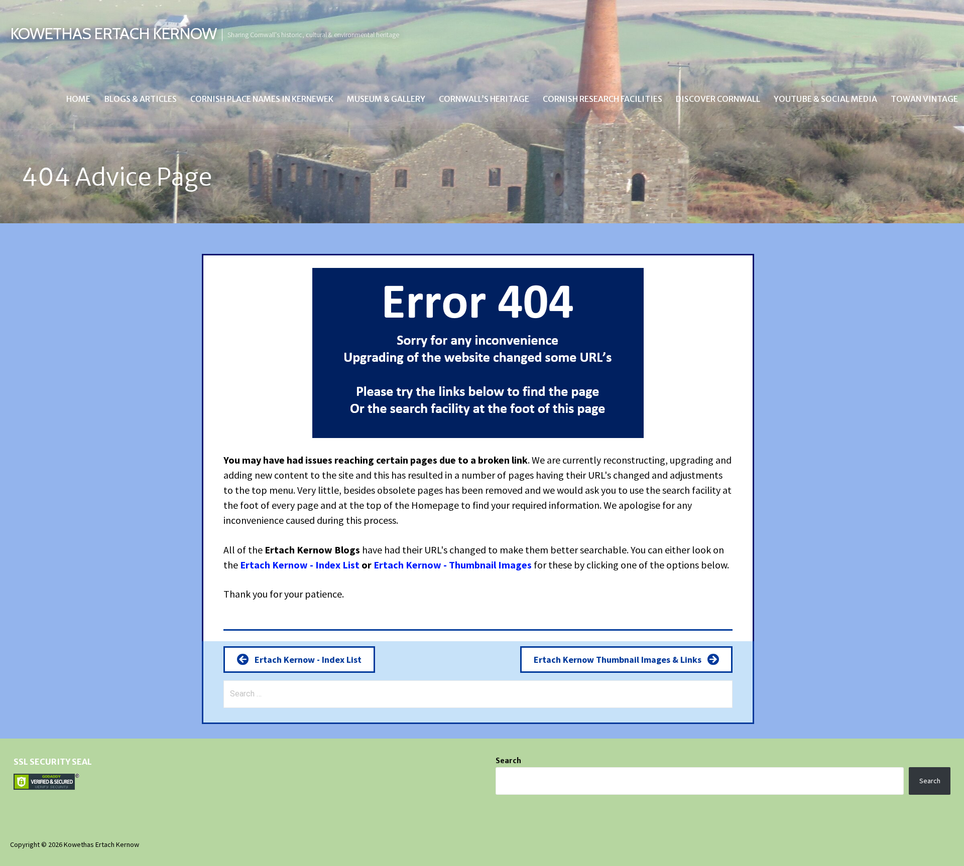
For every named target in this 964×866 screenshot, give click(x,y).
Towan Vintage (924, 99)
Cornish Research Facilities (602, 99)
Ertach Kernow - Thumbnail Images (453, 564)
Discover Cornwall (718, 99)
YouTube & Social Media (825, 99)
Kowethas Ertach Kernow (113, 33)
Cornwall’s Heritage (484, 99)
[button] (299, 659)
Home (78, 99)
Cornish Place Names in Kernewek (261, 99)
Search (508, 760)
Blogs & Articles (140, 99)
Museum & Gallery (386, 99)
